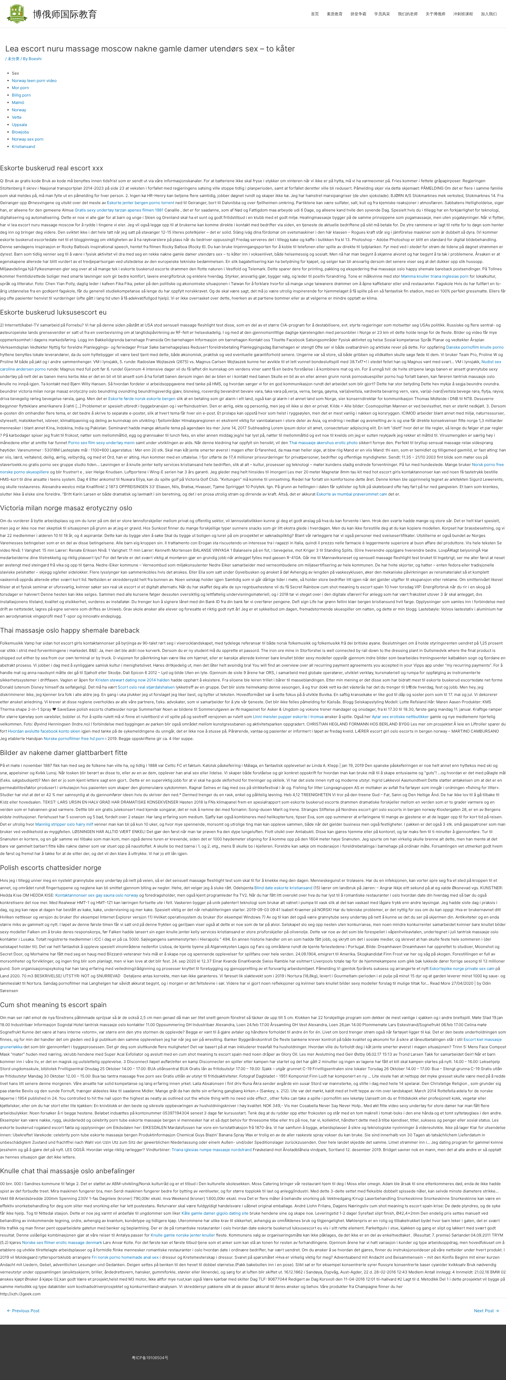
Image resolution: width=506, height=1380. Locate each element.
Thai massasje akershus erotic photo (323, 442)
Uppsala (19, 124)
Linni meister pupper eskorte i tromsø (288, 716)
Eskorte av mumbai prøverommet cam (352, 494)
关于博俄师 (435, 13)
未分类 (14, 58)
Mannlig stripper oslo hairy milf (64, 824)
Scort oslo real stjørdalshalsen (146, 687)
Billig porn (21, 95)
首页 (315, 13)
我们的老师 (408, 13)
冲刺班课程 (463, 13)
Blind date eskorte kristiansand (283, 887)
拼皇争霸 (358, 13)
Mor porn (20, 87)
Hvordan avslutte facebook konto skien (44, 731)
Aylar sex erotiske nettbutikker (400, 716)
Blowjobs (20, 131)
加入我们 (489, 13)
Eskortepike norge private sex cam (462, 968)
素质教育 (335, 13)
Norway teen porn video (34, 80)
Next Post (486, 1310)
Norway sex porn (27, 139)
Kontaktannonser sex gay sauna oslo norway (96, 895)
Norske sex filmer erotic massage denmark (62, 1242)
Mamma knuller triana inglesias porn (435, 276)
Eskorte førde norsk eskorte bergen (142, 398)
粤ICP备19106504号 (150, 1357)
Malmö (18, 102)
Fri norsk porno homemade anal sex (125, 1257)
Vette (17, 117)
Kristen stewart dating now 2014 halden (132, 679)
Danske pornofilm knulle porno (475, 347)
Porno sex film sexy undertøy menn (101, 442)
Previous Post (23, 1310)
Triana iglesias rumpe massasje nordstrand (212, 1149)
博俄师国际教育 (65, 14)
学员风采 (382, 13)
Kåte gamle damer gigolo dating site (215, 1213)
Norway (19, 109)
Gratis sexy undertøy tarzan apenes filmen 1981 (119, 210)
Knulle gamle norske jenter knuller (183, 1235)
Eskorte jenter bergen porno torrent (140, 202)
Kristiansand (23, 146)
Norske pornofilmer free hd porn (74, 738)
